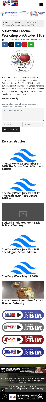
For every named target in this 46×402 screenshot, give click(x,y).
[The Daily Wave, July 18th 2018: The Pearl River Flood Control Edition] (23, 182)
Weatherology (37, 388)
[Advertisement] (23, 13)
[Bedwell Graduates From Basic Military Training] (23, 212)
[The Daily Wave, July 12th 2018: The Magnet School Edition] (23, 238)
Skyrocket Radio (30, 386)
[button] (41, 5)
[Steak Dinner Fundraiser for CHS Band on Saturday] (23, 290)
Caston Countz (36, 40)
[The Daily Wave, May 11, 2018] (23, 265)
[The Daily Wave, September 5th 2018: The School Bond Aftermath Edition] (23, 153)
